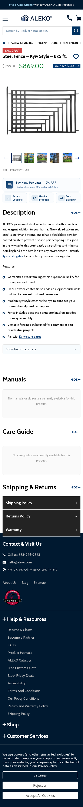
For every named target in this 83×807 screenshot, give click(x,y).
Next (77, 158)
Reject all (40, 785)
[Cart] (78, 18)
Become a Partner (21, 637)
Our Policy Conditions (23, 698)
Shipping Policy (19, 714)
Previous (6, 158)
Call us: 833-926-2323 (24, 555)
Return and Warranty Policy (28, 706)
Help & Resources (26, 619)
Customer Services (27, 736)
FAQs (12, 645)
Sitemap (40, 583)
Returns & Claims (20, 630)
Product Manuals (20, 653)
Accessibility (17, 683)
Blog (25, 583)
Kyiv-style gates (13, 256)
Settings (40, 775)
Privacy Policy (47, 766)
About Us (9, 583)
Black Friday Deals (21, 676)
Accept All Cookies (40, 795)
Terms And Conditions (24, 691)
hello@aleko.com (20, 562)
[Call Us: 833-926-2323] (69, 18)
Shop (13, 724)
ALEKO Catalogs (20, 660)
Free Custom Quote (22, 668)
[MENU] (5, 18)
